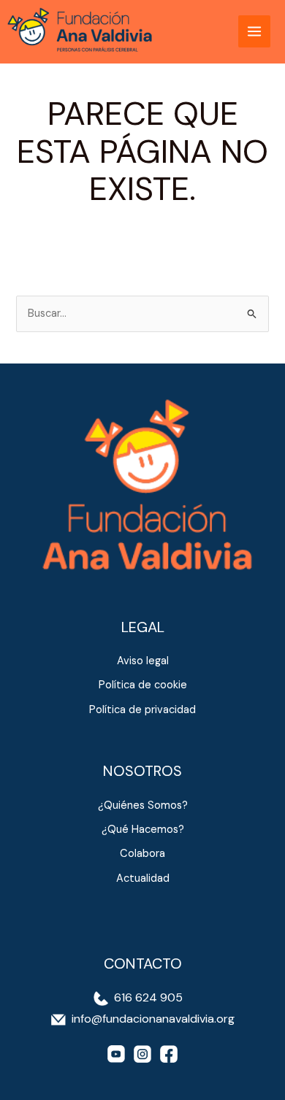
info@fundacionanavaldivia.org (153, 1018)
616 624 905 (147, 997)
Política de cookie (143, 685)
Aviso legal (143, 661)
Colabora (142, 854)
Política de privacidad (142, 710)
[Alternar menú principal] (254, 31)
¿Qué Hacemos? (143, 829)
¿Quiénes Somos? (143, 805)
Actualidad (143, 878)
